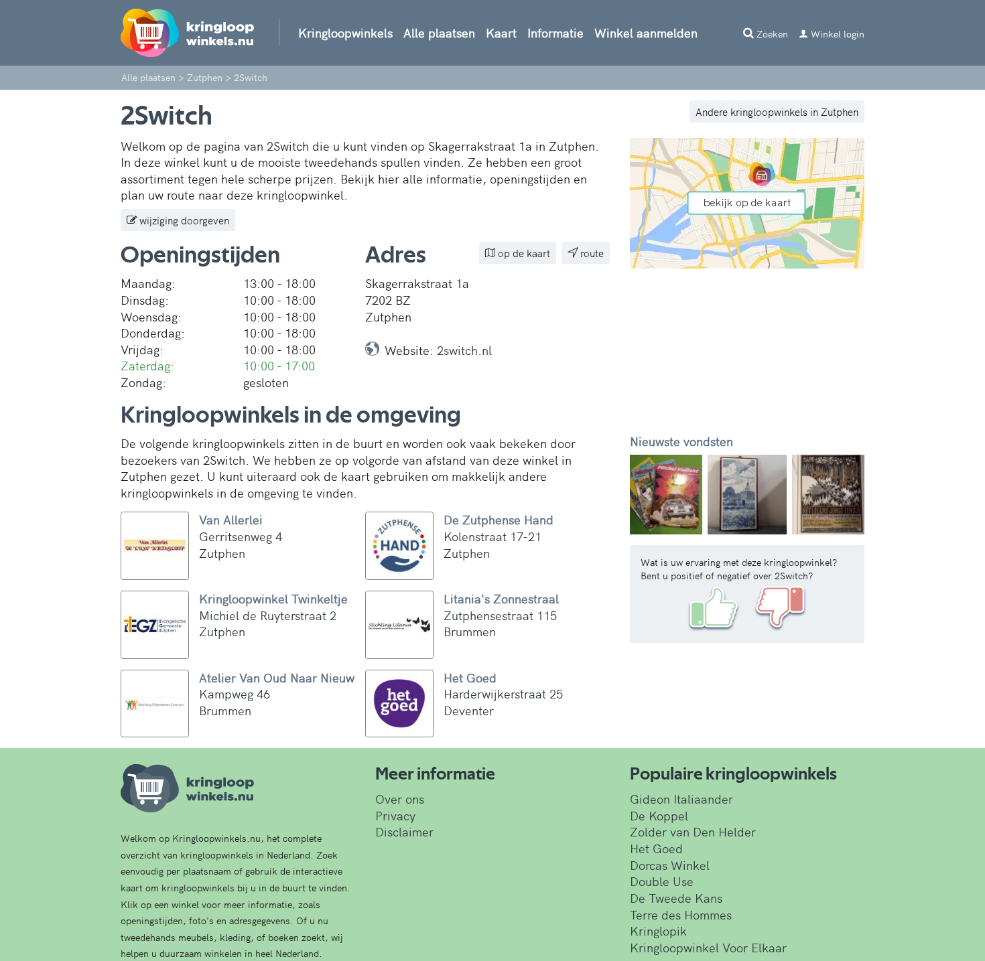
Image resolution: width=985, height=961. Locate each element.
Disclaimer (404, 831)
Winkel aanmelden (646, 32)
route (591, 253)
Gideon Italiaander (681, 798)
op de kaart (522, 253)
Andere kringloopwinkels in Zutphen (777, 111)
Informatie (555, 32)
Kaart (501, 32)
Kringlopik (658, 930)
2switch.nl (464, 350)
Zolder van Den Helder (693, 831)
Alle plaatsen (439, 32)
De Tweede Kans (676, 897)
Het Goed (656, 848)
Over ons (399, 798)
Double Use (662, 881)
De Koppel (659, 815)
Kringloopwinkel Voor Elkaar (708, 947)
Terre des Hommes (681, 914)
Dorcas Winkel (670, 865)
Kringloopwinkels (345, 32)
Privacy (395, 815)
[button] (647, 494)
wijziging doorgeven (183, 220)
